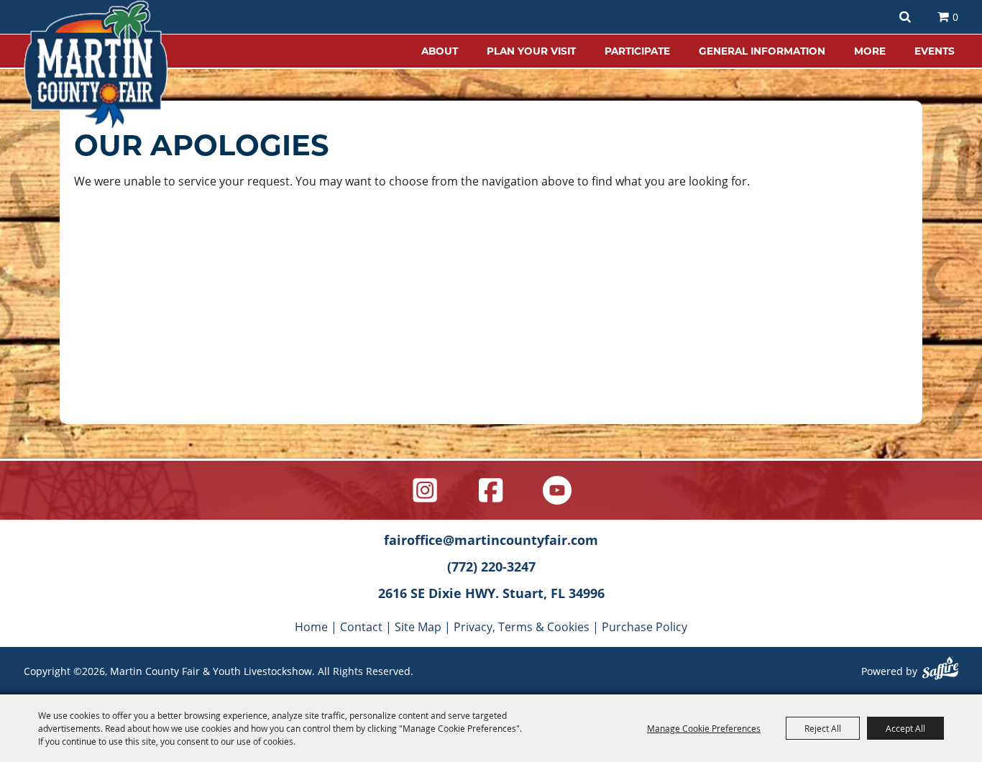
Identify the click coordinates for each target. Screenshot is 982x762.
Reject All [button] (822, 728)
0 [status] (955, 17)
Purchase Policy (644, 626)
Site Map (418, 626)
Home (311, 626)
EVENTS (934, 51)
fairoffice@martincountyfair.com (491, 539)
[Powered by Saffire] (940, 670)
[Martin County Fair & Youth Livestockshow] (96, 64)
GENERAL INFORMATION (762, 51)
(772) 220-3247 (491, 566)
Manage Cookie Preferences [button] (704, 728)
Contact (361, 626)
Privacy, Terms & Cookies (521, 626)
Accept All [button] (905, 728)
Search (905, 17)
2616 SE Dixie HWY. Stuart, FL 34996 (491, 593)
